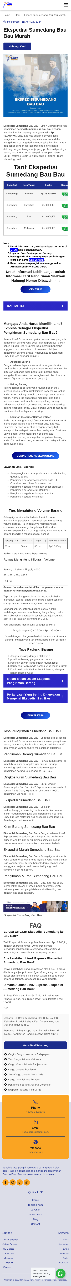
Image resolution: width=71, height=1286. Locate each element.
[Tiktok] (20, 1182)
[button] (66, 5)
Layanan (35, 1209)
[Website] (35, 1142)
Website (35, 1148)
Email (35, 1127)
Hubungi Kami (17, 46)
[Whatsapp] (27, 1182)
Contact (35, 1223)
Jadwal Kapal (35, 1214)
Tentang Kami (35, 1204)
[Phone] (35, 1102)
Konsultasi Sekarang (35, 1045)
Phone (35, 1107)
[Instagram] (12, 1182)
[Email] (35, 1122)
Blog (35, 1219)
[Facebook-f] (5, 1182)
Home (35, 1200)
